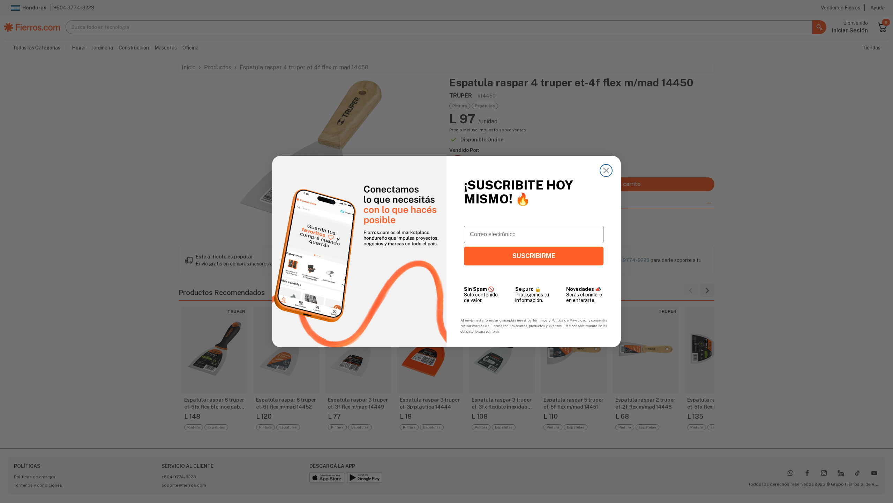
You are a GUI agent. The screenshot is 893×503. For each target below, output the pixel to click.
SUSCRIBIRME (533, 256)
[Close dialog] (606, 170)
